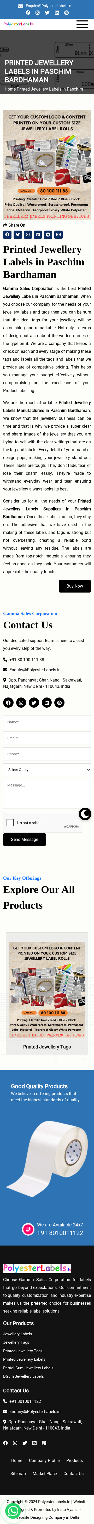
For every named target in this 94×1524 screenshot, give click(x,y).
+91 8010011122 (60, 1233)
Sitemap (18, 1473)
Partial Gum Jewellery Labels (28, 1368)
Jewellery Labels (17, 1334)
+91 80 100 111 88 (26, 659)
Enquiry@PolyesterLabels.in (48, 6)
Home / (10, 92)
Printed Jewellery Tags (47, 1047)
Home (16, 1460)
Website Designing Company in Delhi (47, 1517)
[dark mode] (85, 814)
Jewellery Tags (16, 1342)
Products (74, 1460)
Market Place (45, 1473)
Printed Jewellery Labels (24, 1359)
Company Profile (44, 1460)
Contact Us (73, 1473)
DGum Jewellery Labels (23, 1376)
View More (47, 1005)
